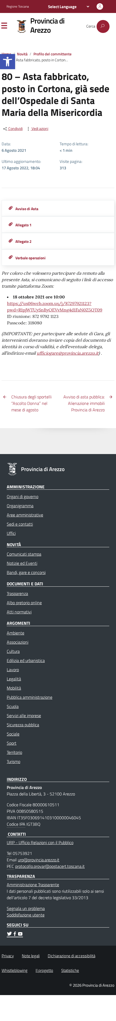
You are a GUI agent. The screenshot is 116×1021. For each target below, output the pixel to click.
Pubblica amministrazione (29, 697)
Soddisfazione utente (26, 915)
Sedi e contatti (20, 524)
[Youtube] (20, 935)
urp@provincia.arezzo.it (38, 860)
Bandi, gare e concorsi (26, 572)
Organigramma (20, 505)
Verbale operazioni (30, 258)
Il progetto (44, 970)
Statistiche (70, 970)
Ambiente (15, 633)
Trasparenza (17, 593)
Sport (11, 743)
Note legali (31, 956)
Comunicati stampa (24, 554)
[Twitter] (9, 935)
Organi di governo (22, 496)
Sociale (13, 734)
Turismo (13, 761)
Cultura (13, 651)
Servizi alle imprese (24, 715)
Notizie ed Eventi (22, 563)
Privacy (8, 956)
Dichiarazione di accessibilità (71, 956)
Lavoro (13, 669)
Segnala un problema (26, 908)
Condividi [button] (15, 129)
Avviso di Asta (26, 209)
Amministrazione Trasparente (33, 884)
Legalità (14, 679)
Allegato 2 (23, 241)
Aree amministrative (25, 515)
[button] (7, 61)
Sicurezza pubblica (23, 724)
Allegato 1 (23, 225)
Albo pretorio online (24, 602)
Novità (22, 54)
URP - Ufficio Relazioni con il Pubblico (40, 842)
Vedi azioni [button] (39, 129)
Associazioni (17, 642)
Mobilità (14, 688)
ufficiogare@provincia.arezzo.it (67, 353)
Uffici (11, 533)
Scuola (13, 706)
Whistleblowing (15, 970)
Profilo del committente (52, 54)
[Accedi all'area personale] (100, 6)
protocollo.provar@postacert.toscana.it (50, 866)
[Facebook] (15, 935)
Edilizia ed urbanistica (26, 660)
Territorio (14, 752)
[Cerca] (103, 26)
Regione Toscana (17, 6)
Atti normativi (19, 612)
